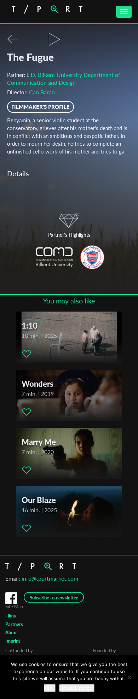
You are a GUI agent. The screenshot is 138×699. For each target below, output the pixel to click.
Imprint (12, 641)
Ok (50, 688)
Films (10, 616)
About (11, 632)
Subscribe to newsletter (54, 597)
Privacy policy (77, 688)
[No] (129, 677)
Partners (14, 624)
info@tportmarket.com (50, 578)
